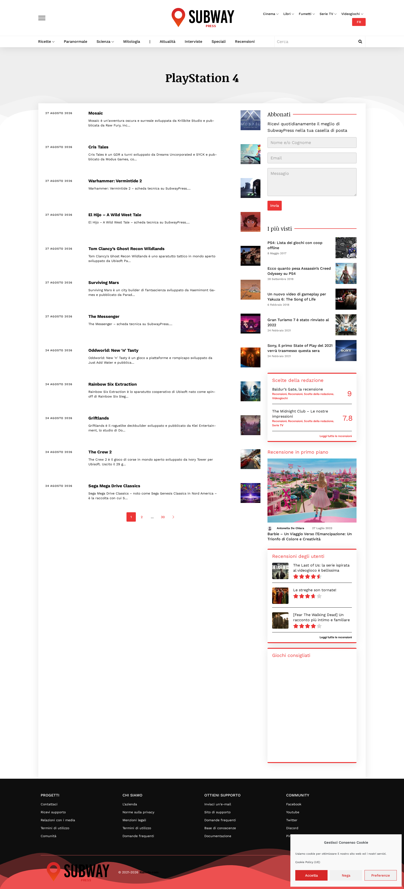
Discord (292, 828)
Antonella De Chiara (290, 528)
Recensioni (245, 41)
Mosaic (95, 113)
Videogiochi (350, 14)
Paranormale (75, 41)
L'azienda (130, 804)
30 (163, 517)
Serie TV (326, 14)
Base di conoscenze (220, 828)
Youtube (292, 812)
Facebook (293, 804)
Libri (287, 14)
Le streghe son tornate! (314, 590)
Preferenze (380, 875)
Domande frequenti (138, 836)
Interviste (193, 41)
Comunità (48, 836)
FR (359, 22)
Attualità (167, 41)
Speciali (219, 41)
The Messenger (103, 316)
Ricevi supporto (53, 812)
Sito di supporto (217, 812)
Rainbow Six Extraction (112, 384)
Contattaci (49, 804)
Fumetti (305, 14)
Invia (274, 205)
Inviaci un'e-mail (217, 804)
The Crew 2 (100, 451)
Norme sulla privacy (138, 812)
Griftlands (98, 418)
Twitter (291, 820)
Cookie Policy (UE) (307, 862)
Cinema (269, 14)
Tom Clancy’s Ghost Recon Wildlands (126, 248)
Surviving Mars (103, 282)
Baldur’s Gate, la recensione (297, 389)
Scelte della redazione (318, 394)
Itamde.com (149, 872)
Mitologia (131, 41)
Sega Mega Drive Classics (114, 485)
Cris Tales (98, 146)
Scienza (103, 41)
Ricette (44, 41)
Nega (346, 875)
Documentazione (217, 836)
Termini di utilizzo (55, 828)
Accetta (311, 875)
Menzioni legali (134, 820)
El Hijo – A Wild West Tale (114, 214)
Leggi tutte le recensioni (336, 436)
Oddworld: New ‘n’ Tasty (113, 350)
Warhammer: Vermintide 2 (115, 180)
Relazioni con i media (58, 820)
